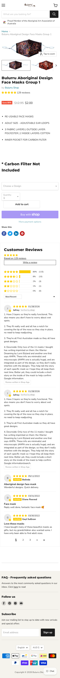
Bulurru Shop (12, 87)
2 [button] (23, 539)
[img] (20, 306)
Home (5, 31)
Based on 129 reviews (15, 258)
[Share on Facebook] (4, 233)
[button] (9, 92)
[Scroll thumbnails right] (55, 65)
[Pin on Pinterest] (22, 233)
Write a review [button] (30, 262)
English (21, 647)
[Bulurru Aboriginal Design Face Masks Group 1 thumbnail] (16, 65)
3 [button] (30, 539)
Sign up (47, 632)
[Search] (54, 14)
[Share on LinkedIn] (16, 233)
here (16, 586)
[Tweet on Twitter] (10, 233)
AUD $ (36, 647)
